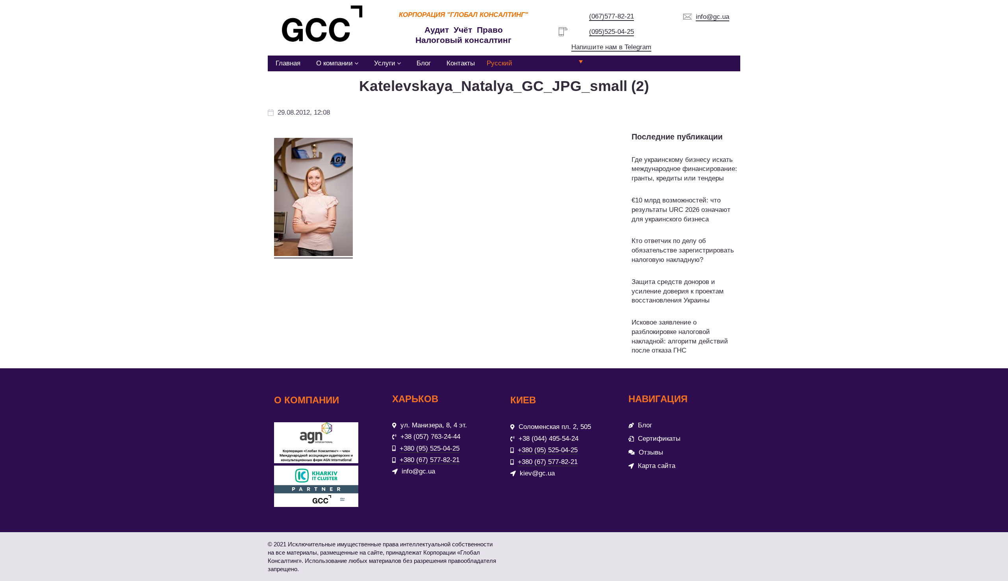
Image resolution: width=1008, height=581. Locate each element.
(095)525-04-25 (611, 31)
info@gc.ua (712, 16)
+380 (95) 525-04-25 (430, 448)
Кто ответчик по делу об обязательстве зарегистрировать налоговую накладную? (683, 250)
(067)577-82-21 (611, 16)
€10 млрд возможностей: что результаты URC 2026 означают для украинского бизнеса (681, 210)
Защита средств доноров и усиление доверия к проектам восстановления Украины (678, 291)
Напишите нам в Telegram (611, 47)
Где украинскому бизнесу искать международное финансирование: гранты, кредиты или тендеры (684, 169)
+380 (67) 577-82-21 (430, 460)
